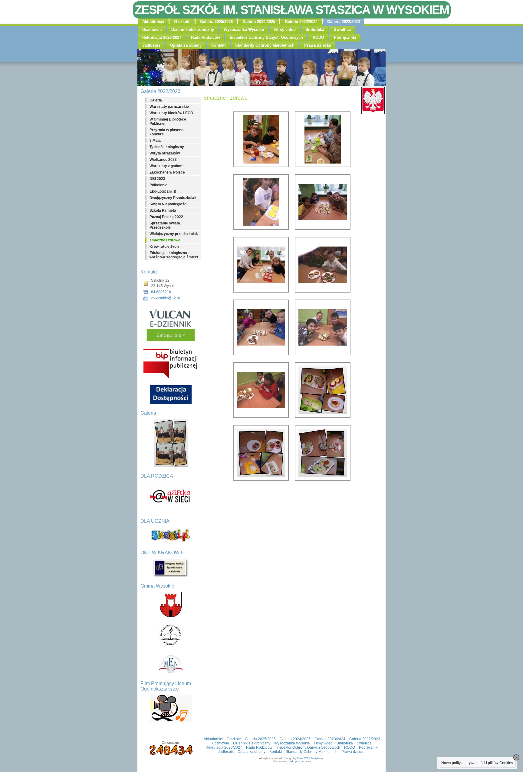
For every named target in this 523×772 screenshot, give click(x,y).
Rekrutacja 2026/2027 (161, 37)
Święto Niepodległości (168, 204)
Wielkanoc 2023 (163, 159)
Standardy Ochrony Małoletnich (264, 45)
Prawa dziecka (317, 45)
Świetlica (342, 29)
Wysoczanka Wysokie (244, 29)
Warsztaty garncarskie (169, 106)
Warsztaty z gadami (166, 166)
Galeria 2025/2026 (216, 21)
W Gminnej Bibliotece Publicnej (168, 121)
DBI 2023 (157, 179)
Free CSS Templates (310, 758)
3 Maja (155, 140)
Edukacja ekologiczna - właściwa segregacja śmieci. (174, 255)
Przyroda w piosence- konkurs (168, 132)
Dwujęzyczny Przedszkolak (173, 198)
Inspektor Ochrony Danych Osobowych (266, 37)
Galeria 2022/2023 (343, 21)
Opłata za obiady (186, 45)
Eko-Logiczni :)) (163, 191)
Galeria (156, 100)
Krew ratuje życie (164, 246)
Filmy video (285, 29)
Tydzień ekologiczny (167, 147)
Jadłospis (151, 45)
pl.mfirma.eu (303, 761)
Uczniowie (152, 29)
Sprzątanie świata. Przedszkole (165, 225)
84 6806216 (161, 292)
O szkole (182, 21)
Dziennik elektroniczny (192, 29)
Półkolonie (158, 185)
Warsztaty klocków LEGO (171, 113)
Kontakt (218, 45)
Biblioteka (314, 29)
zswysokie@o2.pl (165, 298)
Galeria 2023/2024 (301, 21)
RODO (318, 37)
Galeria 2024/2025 (258, 21)
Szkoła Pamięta (163, 210)
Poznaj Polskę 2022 (166, 217)
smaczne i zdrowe (165, 240)
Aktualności (153, 21)
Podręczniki (345, 37)
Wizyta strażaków (165, 153)
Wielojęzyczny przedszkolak (174, 234)
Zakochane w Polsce (167, 172)
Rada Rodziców (205, 37)
